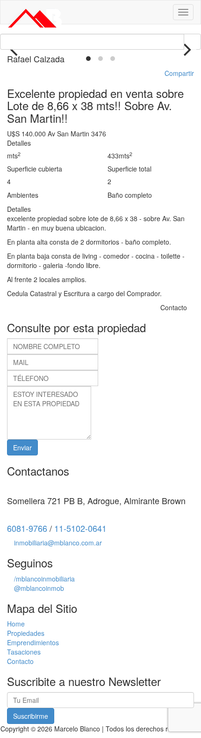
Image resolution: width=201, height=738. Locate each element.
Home (16, 623)
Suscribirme (30, 716)
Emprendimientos (33, 642)
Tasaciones (24, 651)
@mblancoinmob (39, 588)
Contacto (20, 661)
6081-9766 (27, 528)
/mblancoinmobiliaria (44, 578)
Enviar (22, 447)
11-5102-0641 (80, 528)
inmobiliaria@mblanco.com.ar (58, 542)
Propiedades (25, 633)
